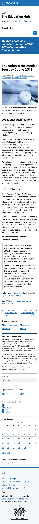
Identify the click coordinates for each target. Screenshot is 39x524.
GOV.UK (25, 482)
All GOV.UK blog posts (11, 482)
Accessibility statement (12, 488)
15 (24, 439)
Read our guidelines (9, 463)
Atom (24, 394)
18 (2, 443)
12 (8, 439)
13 (13, 439)
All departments (8, 485)
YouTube (7, 412)
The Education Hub (16, 17)
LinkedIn (7, 329)
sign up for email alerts (11, 295)
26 (8, 448)
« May (4, 453)
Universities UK (27, 301)
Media (4, 75)
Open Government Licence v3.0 (15, 499)
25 (3, 448)
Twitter (15, 293)
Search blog (7, 28)
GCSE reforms (16, 301)
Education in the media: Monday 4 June (11, 312)
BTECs (8, 301)
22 (25, 443)
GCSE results (6, 78)
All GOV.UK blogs (9, 478)
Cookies (27, 488)
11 (2, 439)
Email (24, 329)
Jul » (8, 453)
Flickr (6, 410)
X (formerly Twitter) (11, 325)
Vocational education (19, 78)
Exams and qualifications (25, 75)
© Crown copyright (19, 518)
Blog (4, 12)
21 (19, 443)
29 (25, 448)
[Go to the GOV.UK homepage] (10, 3)
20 (14, 443)
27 (13, 448)
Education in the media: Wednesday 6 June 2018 (27, 312)
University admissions (9, 303)
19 (8, 443)
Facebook (25, 325)
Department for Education (21, 21)
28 (19, 448)
